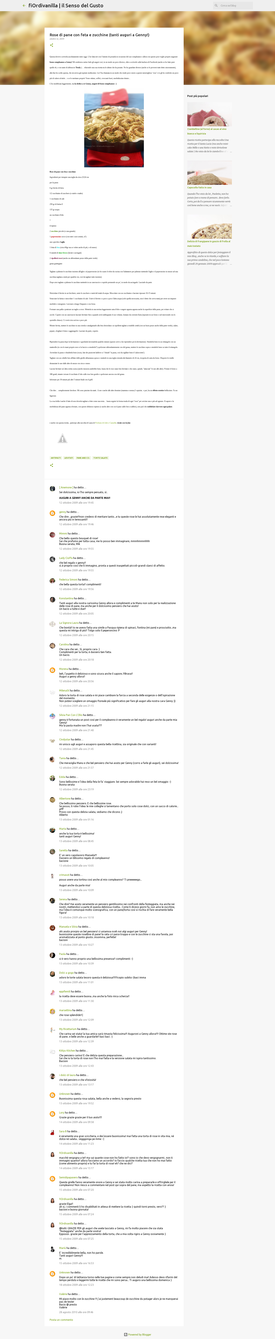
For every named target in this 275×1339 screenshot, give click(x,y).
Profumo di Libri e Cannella (105, 423)
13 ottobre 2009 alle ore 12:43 (76, 1065)
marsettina (65, 1010)
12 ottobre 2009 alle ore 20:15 (76, 635)
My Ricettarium (68, 1029)
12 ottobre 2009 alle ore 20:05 (76, 613)
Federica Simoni (68, 579)
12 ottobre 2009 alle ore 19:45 (76, 502)
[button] (51, 45)
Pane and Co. (83, 458)
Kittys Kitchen (67, 1050)
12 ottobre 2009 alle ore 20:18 (76, 659)
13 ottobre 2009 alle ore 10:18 (76, 917)
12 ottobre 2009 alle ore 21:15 (76, 705)
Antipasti (56, 458)
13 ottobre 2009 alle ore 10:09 (76, 890)
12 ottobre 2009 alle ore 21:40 (76, 730)
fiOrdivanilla (66, 1152)
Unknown (64, 1093)
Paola (62, 954)
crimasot (64, 874)
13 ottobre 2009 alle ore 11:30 (76, 1001)
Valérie (63, 1294)
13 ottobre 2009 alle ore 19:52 (76, 1103)
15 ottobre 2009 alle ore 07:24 (76, 1214)
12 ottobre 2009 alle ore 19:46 (76, 524)
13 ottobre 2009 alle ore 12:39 (76, 1041)
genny (62, 511)
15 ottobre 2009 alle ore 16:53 (76, 1263)
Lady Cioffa (66, 558)
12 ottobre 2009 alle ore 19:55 (76, 548)
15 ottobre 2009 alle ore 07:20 (76, 1189)
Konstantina (66, 598)
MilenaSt (64, 690)
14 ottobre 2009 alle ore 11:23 (76, 1143)
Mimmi (63, 533)
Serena (63, 899)
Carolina (64, 644)
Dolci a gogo (66, 972)
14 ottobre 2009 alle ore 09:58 (76, 1122)
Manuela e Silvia (68, 926)
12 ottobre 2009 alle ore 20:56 (76, 681)
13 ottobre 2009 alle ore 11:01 (76, 982)
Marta (62, 828)
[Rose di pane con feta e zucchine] (114, 127)
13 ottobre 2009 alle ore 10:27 (76, 944)
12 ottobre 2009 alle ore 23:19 (76, 789)
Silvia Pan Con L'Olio (70, 715)
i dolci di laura (67, 1075)
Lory (61, 1112)
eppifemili (64, 991)
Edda (62, 776)
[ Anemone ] (66, 487)
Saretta (63, 850)
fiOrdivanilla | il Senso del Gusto (65, 5)
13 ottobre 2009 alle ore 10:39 (76, 963)
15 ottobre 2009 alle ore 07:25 (76, 1238)
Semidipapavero (68, 1177)
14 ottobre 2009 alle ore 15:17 (76, 1168)
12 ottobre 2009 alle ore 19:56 (76, 589)
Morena (63, 668)
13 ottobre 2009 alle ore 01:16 (76, 819)
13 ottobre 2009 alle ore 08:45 (76, 841)
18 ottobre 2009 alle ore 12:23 (76, 1284)
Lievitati (68, 458)
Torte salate (100, 458)
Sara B (63, 1131)
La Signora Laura (69, 622)
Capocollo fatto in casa (199, 187)
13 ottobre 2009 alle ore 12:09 (76, 1019)
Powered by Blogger (139, 1334)
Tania (62, 758)
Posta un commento (61, 1319)
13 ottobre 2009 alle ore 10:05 (76, 865)
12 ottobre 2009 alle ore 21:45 (76, 749)
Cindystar (64, 739)
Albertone (65, 798)
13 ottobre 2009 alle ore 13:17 (76, 1084)
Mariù (62, 1248)
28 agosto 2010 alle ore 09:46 (76, 1312)
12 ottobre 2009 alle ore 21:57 (76, 767)
